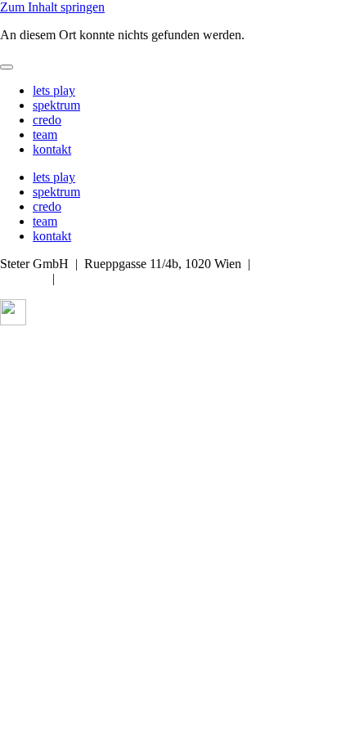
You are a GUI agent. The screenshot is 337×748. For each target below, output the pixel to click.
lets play (54, 90)
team (45, 134)
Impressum (28, 349)
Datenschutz (104, 349)
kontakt (52, 149)
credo (47, 120)
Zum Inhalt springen (52, 7)
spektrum (56, 105)
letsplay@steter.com (112, 278)
